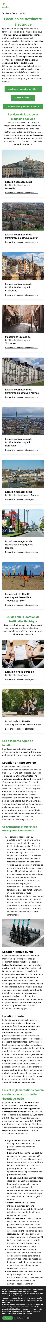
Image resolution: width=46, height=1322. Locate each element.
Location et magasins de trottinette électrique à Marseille (18, 185)
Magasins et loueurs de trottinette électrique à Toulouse (18, 340)
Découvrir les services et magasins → (21, 192)
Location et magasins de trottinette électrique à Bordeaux (18, 442)
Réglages (20, 1318)
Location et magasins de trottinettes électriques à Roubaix (19, 544)
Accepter (8, 1318)
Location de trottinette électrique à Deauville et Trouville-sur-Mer (18, 597)
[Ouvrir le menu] (42, 5)
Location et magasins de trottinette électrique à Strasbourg (18, 287)
